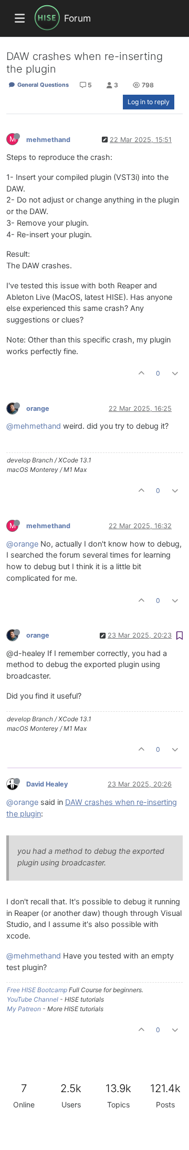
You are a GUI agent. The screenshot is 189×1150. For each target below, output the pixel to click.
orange (37, 408)
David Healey (47, 784)
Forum (77, 18)
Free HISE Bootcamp (37, 990)
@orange (22, 544)
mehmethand (48, 140)
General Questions (42, 84)
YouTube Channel (32, 999)
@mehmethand (33, 426)
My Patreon (24, 1009)
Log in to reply (149, 102)
